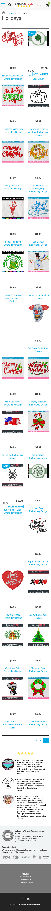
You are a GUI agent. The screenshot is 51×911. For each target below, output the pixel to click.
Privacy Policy (25, 877)
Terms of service (25, 883)
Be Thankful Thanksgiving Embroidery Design (38, 188)
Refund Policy (25, 880)
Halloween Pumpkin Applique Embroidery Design (38, 132)
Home (9, 13)
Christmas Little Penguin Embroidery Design (12, 724)
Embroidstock (21, 904)
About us (25, 874)
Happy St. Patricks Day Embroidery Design (13, 298)
